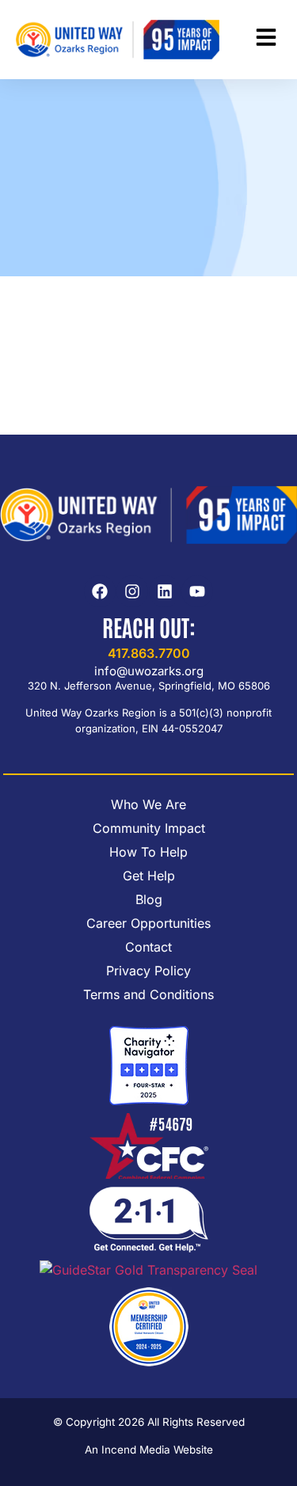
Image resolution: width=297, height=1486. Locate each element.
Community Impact (149, 828)
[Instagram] (132, 591)
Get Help (149, 876)
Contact (148, 947)
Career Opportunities (148, 923)
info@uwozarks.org (149, 670)
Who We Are (148, 804)
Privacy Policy (148, 971)
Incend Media (135, 1449)
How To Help (148, 852)
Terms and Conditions (148, 994)
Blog (148, 899)
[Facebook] (100, 591)
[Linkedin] (165, 591)
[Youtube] (197, 591)
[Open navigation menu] (266, 37)
